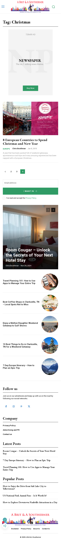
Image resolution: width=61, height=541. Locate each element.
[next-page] (53, 210)
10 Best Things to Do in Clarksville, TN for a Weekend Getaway (20, 345)
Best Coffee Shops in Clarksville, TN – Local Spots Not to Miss (21, 303)
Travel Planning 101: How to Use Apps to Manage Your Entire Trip (19, 282)
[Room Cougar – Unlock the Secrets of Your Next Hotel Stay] (30, 237)
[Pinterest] (21, 406)
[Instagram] (13, 406)
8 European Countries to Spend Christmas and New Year (25, 142)
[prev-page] (5, 171)
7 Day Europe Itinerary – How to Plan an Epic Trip (18, 366)
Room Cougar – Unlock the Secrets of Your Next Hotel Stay (29, 255)
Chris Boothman (19, 148)
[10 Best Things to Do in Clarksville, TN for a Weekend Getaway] (50, 345)
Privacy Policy (31, 198)
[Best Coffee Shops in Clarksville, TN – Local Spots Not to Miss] (50, 303)
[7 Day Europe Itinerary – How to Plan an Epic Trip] (50, 366)
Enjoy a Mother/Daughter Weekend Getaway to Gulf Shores (20, 324)
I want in (29, 191)
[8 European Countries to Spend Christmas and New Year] (30, 118)
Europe (6, 149)
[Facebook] (6, 406)
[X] (29, 406)
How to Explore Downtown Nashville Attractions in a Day (30, 502)
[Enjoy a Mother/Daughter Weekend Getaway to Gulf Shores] (50, 324)
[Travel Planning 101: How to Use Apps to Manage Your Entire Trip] (50, 282)
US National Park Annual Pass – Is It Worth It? (25, 495)
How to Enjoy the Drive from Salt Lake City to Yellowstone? (24, 487)
